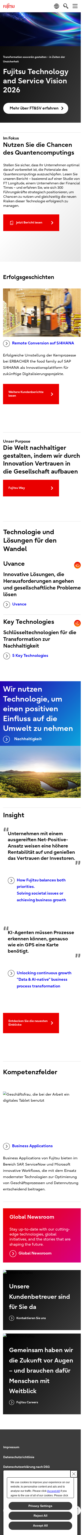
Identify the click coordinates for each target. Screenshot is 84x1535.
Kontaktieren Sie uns (31, 1318)
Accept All (40, 1525)
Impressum (11, 1447)
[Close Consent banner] (73, 1473)
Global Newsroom (35, 1253)
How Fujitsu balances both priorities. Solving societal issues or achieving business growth (41, 890)
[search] (65, 5)
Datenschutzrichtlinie (18, 1457)
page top (73, 1443)
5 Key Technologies (30, 655)
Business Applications (32, 1146)
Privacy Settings (40, 1506)
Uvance (19, 604)
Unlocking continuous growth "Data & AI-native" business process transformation (44, 979)
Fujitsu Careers (27, 1402)
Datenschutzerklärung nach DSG (26, 1467)
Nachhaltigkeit (28, 739)
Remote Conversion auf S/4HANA (43, 343)
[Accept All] (53, 1491)
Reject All (40, 1515)
